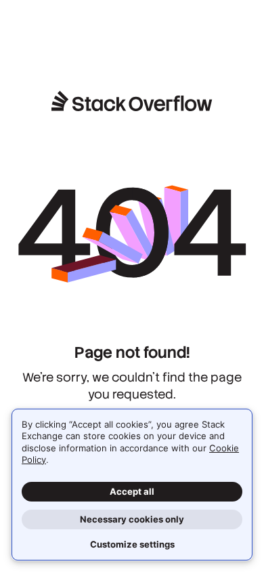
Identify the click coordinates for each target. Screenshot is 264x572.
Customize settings (132, 544)
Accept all (132, 491)
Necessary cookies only (132, 519)
